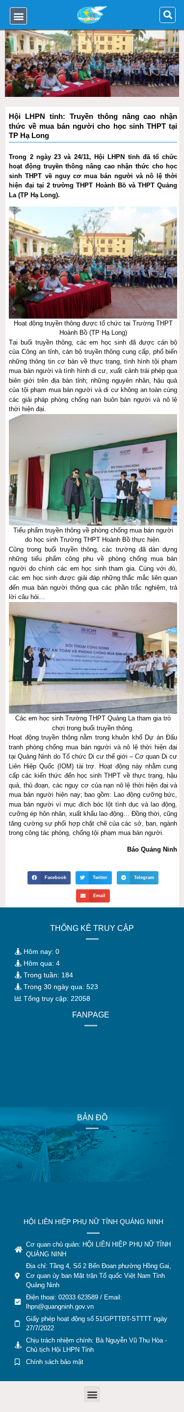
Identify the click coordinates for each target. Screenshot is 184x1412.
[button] (18, 15)
